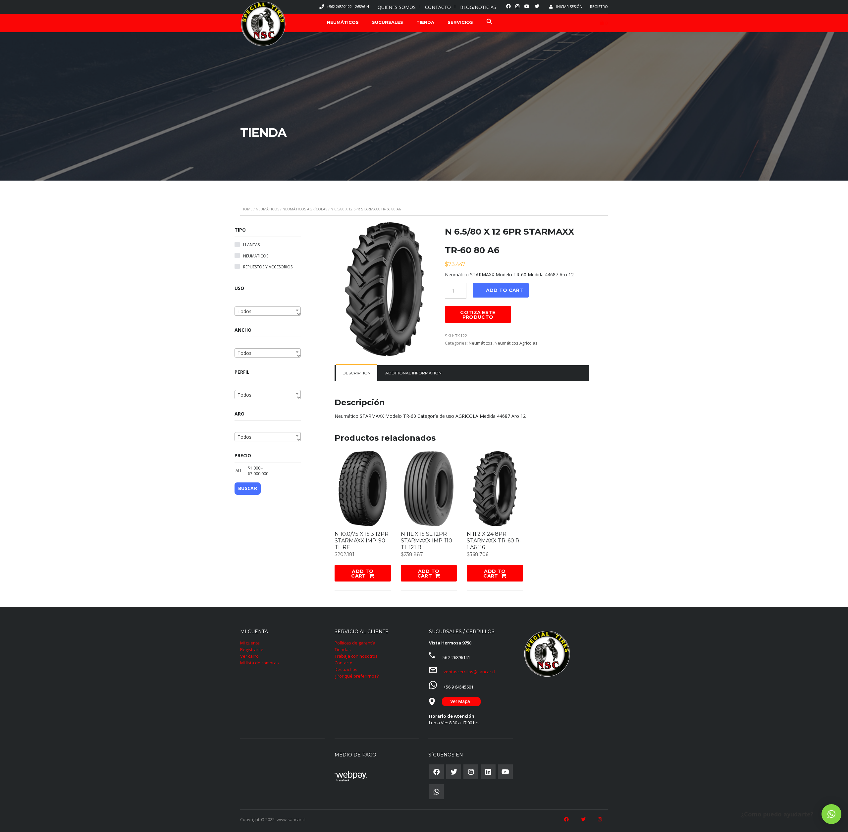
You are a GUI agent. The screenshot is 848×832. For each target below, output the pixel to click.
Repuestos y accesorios (267, 267)
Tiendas (343, 649)
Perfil (242, 372)
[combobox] (268, 311)
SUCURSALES (387, 22)
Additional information (413, 372)
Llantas (251, 245)
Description (357, 372)
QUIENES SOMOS (397, 7)
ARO (239, 414)
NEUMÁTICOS (343, 22)
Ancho (243, 330)
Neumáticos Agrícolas (305, 208)
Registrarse (251, 649)
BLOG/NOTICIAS (478, 7)
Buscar (247, 488)
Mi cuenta (250, 643)
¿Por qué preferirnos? (357, 676)
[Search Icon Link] (490, 22)
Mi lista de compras (259, 663)
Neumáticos (267, 208)
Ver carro (249, 656)
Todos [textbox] (244, 311)
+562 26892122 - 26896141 (349, 6)
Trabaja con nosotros (356, 656)
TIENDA (425, 22)
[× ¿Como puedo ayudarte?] (831, 814)
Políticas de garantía (355, 643)
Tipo (240, 230)
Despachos (346, 669)
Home (246, 208)
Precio (243, 455)
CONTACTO (438, 7)
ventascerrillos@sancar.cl (469, 672)
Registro (599, 6)
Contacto (343, 663)
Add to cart (504, 290)
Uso (239, 288)
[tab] (356, 373)
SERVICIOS (460, 22)
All (237, 470)
